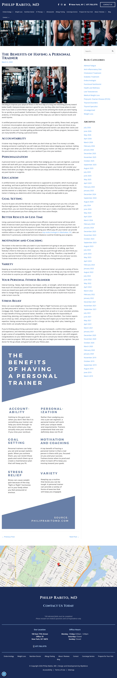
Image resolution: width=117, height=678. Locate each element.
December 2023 (90, 231)
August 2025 (88, 168)
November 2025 (90, 157)
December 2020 (90, 335)
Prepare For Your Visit (105, 656)
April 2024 (88, 216)
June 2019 (87, 372)
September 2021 (90, 309)
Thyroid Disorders (91, 103)
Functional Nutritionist (92, 84)
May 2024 (87, 213)
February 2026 (89, 146)
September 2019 (90, 365)
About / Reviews (63, 656)
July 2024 (87, 205)
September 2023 (90, 242)
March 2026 (88, 142)
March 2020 (88, 346)
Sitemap (71, 670)
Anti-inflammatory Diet (92, 69)
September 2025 (90, 165)
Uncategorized (89, 110)
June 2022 (87, 279)
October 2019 (89, 361)
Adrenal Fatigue (90, 65)
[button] (107, 4)
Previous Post (8, 537)
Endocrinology (9, 656)
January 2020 (89, 354)
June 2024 (87, 209)
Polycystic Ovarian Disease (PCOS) (97, 99)
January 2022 (89, 298)
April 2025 (88, 183)
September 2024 (90, 198)
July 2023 (87, 250)
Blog (58, 659)
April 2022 (88, 287)
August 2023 (88, 246)
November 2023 (90, 235)
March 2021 (88, 328)
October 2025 (89, 161)
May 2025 (87, 179)
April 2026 (88, 139)
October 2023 (89, 239)
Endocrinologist (90, 80)
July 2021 (87, 313)
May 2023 (87, 257)
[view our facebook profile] (58, 4)
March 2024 (88, 220)
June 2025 (87, 176)
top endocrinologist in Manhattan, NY (57, 232)
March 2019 (88, 376)
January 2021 (89, 331)
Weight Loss (88, 114)
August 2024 (88, 202)
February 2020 (89, 350)
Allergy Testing (50, 656)
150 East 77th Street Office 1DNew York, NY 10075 (40, 636)
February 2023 (89, 265)
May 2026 (87, 135)
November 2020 (90, 339)
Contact (76, 656)
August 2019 (88, 369)
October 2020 (89, 343)
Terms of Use (60, 670)
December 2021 (90, 302)
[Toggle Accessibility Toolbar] (4, 674)
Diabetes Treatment (91, 77)
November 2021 (90, 306)
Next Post (74, 537)
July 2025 (87, 172)
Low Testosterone (91, 92)
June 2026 (87, 131)
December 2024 (90, 194)
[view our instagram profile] (61, 4)
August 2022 (88, 272)
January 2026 (89, 150)
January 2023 (89, 268)
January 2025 (89, 190)
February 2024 (89, 224)
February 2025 (89, 187)
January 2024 (89, 228)
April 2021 (88, 324)
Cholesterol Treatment (92, 73)
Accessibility (47, 670)
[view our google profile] (64, 4)
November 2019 (90, 357)
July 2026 (87, 127)
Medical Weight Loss (92, 95)
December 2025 (90, 153)
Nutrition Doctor (35, 656)
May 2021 (87, 320)
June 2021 (87, 317)
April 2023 (88, 261)
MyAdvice (84, 666)
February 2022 (89, 294)
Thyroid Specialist (91, 106)
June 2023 (87, 254)
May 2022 (87, 283)
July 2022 (87, 276)
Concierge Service (88, 656)
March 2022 (88, 291)
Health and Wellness (92, 88)
